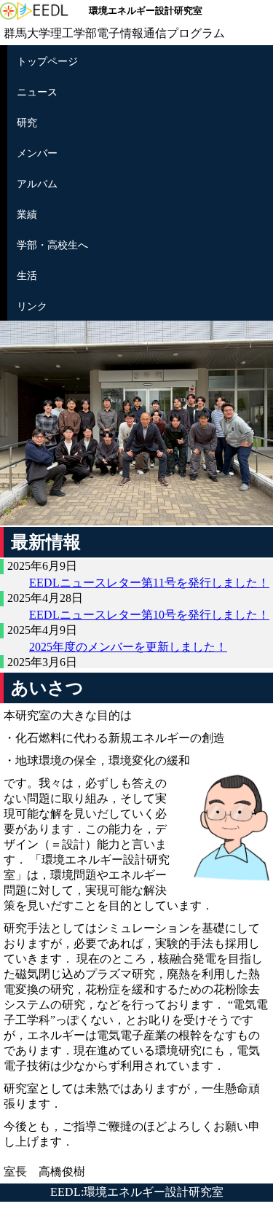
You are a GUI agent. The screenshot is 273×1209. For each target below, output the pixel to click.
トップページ (47, 61)
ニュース (37, 92)
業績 (27, 214)
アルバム (37, 183)
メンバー (37, 153)
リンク (32, 306)
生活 (27, 275)
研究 (27, 122)
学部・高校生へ (52, 245)
